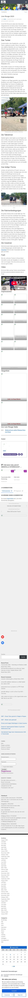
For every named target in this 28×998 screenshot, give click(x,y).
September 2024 (5, 878)
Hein (5, 19)
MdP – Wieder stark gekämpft (8, 719)
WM (2, 942)
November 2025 (5, 853)
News (2, 931)
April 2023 (3, 908)
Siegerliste (3, 249)
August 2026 (4, 840)
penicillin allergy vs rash (7, 691)
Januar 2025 (4, 871)
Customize (7, 995)
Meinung (3, 929)
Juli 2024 (3, 882)
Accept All (14, 990)
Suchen (3, 654)
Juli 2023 (3, 902)
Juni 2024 (3, 884)
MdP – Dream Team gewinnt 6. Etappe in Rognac (13, 716)
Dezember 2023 (5, 893)
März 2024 (4, 889)
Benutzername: (5, 757)
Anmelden (4, 769)
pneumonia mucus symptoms (8, 686)
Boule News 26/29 (5, 666)
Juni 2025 (3, 862)
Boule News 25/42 (19, 679)
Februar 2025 (4, 869)
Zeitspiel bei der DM (6, 785)
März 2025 (4, 867)
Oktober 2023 (4, 897)
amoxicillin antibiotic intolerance (9, 682)
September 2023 (5, 899)
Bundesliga (4, 920)
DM (2, 921)
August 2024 (4, 880)
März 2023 (4, 910)
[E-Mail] (22, 454)
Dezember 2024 (5, 873)
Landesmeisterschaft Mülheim (8, 784)
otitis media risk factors (7, 696)
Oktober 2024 (4, 877)
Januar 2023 (4, 913)
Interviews (3, 927)
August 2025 (4, 858)
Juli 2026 (3, 841)
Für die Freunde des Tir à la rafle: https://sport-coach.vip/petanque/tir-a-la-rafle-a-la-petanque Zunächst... (12, 827)
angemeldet (10, 498)
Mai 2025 (3, 864)
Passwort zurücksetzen (7, 773)
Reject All (20, 995)
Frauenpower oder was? (7, 787)
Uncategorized (5, 940)
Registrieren (6, 771)
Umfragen (3, 938)
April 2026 (3, 847)
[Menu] (26, 2)
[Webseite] (19, 454)
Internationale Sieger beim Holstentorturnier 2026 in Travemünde (13, 732)
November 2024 (5, 875)
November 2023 (5, 895)
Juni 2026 (3, 843)
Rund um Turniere (5, 747)
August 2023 (4, 901)
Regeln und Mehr (5, 745)
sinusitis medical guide (7, 679)
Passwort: (3, 762)
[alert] (14, 975)
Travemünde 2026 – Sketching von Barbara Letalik (14, 664)
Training (3, 934)
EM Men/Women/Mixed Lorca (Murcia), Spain (12, 668)
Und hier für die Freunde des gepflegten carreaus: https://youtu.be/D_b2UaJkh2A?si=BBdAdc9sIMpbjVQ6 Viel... (13, 819)
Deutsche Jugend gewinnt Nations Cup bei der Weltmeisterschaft (13, 727)
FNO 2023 (16, 477)
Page (2, 932)
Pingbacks (19, 491)
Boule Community (5, 782)
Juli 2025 (3, 860)
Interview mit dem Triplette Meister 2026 (11, 670)
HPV (2, 925)
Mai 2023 (3, 906)
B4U (2, 743)
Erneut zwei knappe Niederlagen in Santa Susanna (14, 723)
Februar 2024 (4, 891)
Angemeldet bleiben (8, 766)
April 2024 (3, 888)
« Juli (13, 966)
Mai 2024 (3, 886)
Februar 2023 (4, 912)
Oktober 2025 (4, 854)
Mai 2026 (3, 845)
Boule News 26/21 (5, 672)
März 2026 (4, 849)
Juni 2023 (3, 904)
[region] (14, 987)
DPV (2, 923)
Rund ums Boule (5, 749)
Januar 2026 (4, 851)
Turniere (4, 12)
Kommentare (8, 491)
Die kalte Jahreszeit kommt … (9, 780)
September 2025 (5, 856)
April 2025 (3, 865)
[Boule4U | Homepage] (4, 2)
